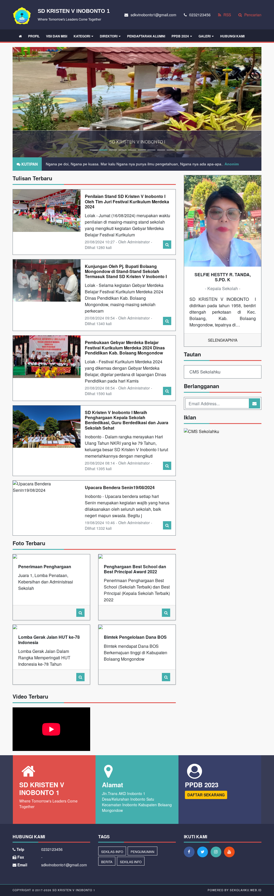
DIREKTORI (108, 36)
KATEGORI (82, 36)
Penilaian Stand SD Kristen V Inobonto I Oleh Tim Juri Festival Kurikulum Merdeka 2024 (127, 201)
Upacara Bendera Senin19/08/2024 (120, 487)
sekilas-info (112, 851)
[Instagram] (217, 851)
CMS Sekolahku (204, 372)
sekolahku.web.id (245, 890)
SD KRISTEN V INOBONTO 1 (73, 890)
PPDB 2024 (180, 36)
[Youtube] (230, 851)
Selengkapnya (222, 340)
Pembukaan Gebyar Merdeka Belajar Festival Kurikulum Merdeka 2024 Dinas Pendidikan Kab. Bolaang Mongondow (125, 347)
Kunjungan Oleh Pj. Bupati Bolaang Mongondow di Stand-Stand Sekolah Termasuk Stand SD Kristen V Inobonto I (126, 271)
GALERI (205, 36)
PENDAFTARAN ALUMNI (146, 36)
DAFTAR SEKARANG (206, 794)
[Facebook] (190, 851)
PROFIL (34, 36)
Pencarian (252, 14)
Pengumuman (142, 851)
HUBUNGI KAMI (232, 36)
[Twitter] (204, 851)
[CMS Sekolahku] (201, 432)
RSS (226, 14)
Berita (106, 861)
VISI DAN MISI (56, 36)
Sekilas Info (131, 861)
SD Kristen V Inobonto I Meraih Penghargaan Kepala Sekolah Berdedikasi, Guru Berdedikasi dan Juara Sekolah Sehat (126, 420)
